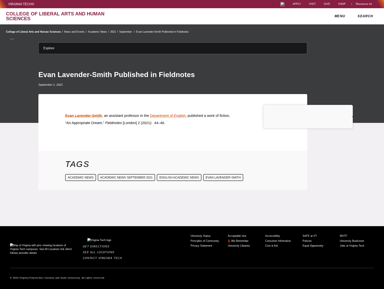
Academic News (98, 31)
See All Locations (100, 252)
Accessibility (272, 235)
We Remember (239, 240)
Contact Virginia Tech (103, 258)
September (127, 31)
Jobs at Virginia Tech (352, 245)
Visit (312, 4)
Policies (307, 240)
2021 (114, 31)
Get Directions (97, 246)
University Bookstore (352, 240)
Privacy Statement (201, 245)
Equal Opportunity (313, 245)
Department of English (168, 116)
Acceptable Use (237, 235)
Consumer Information (278, 240)
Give (327, 4)
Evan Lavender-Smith (83, 116)
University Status (201, 235)
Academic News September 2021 (126, 177)
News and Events (75, 31)
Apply (297, 4)
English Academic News (179, 177)
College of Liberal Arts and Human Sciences (34, 31)
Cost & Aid (271, 245)
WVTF (343, 235)
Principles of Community (205, 240)
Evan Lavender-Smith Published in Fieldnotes (162, 31)
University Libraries (239, 245)
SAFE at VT (310, 235)
